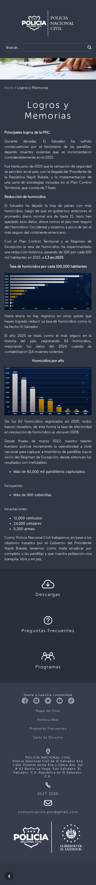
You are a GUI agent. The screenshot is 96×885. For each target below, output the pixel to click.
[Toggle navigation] (86, 13)
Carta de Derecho (48, 737)
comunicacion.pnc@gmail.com (48, 812)
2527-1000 (48, 794)
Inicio (8, 88)
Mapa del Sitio (48, 711)
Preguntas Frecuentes (48, 728)
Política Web (48, 720)
